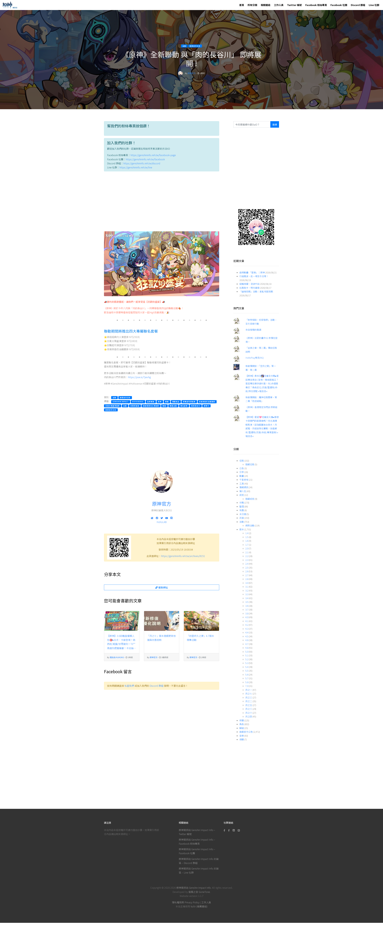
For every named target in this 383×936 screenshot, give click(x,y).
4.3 (246, 628)
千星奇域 (243, 479)
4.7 (246, 644)
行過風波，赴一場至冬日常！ (254, 276)
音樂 (241, 735)
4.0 (246, 617)
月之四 (248, 716)
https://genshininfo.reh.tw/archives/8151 (183, 556)
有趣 (241, 510)
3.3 (246, 594)
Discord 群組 (358, 5)
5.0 (246, 651)
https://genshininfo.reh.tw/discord (141, 163)
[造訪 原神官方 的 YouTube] (166, 518)
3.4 (246, 598)
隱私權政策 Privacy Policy (185, 902)
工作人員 (279, 5)
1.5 (246, 537)
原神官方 (192, 73)
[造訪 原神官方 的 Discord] (171, 518)
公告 (241, 468)
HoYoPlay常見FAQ (255, 357)
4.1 (246, 621)
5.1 (246, 655)
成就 (241, 494)
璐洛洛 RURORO (117, 657)
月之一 (248, 689)
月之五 (248, 705)
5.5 (246, 670)
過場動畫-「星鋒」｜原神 (252, 272)
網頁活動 (249, 525)
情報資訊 (243, 487)
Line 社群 (374, 5)
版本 (241, 529)
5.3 (246, 663)
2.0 (246, 548)
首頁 (241, 5)
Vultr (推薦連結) (199, 906)
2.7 (246, 575)
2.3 (246, 559)
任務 (241, 460)
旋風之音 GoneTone (199, 892)
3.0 (246, 582)
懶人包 (242, 491)
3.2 (246, 590)
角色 (241, 724)
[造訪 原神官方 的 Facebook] (157, 518)
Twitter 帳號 (294, 5)
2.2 (246, 556)
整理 (241, 506)
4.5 (246, 636)
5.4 (246, 666)
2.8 (246, 579)
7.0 (246, 685)
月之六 (248, 712)
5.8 (246, 682)
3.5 (246, 601)
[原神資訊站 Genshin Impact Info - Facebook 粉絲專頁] (225, 830)
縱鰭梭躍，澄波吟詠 (249, 283)
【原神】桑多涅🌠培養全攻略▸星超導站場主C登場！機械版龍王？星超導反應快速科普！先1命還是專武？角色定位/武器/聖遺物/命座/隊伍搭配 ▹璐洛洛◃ (262, 383)
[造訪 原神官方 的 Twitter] (161, 518)
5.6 (246, 674)
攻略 (241, 502)
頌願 (241, 739)
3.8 (246, 613)
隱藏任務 (249, 464)
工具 (241, 483)
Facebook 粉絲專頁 (316, 5)
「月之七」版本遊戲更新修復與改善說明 (161, 638)
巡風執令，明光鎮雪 (249, 287)
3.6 (246, 605)
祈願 (241, 720)
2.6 (246, 571)
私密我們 (129, 685)
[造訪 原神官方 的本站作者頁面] (180, 73)
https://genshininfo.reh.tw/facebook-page (153, 155)
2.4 (246, 563)
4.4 (246, 632)
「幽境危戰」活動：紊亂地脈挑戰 (256, 291)
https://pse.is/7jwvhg (139, 377)
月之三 (248, 697)
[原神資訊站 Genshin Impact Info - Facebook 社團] (229, 830)
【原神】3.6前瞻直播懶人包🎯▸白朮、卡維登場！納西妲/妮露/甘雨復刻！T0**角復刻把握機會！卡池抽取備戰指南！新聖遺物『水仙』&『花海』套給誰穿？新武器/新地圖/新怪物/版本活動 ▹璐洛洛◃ (121, 642)
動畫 (241, 475)
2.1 (246, 552)
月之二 (248, 701)
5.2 (246, 659)
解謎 (241, 728)
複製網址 (163, 587)
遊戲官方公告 (246, 731)
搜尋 (274, 124)
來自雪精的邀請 (253, 329)
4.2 (246, 624)
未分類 (242, 514)
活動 (241, 521)
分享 (241, 472)
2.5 (246, 567)
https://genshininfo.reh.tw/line (135, 167)
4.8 (246, 647)
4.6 (246, 640)
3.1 (246, 586)
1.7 (246, 544)
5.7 (246, 678)
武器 (241, 517)
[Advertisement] (161, 202)
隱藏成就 (249, 498)
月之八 (248, 708)
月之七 (248, 693)
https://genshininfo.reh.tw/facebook (145, 159)
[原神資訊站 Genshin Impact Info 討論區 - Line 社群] (256, 226)
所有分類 (252, 5)
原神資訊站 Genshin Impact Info (193, 887)
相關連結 (265, 5)
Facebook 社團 (338, 5)
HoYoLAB (162, 522)
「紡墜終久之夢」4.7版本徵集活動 (200, 638)
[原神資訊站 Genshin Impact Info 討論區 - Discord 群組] (233, 830)
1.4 (246, 533)
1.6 (246, 540)
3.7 (246, 609)
